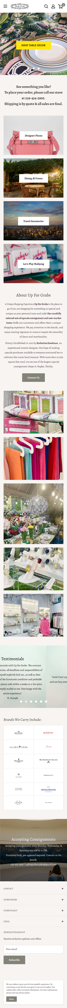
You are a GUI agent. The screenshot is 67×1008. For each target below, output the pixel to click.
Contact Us (33, 377)
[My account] (53, 6)
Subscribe (14, 960)
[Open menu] (5, 6)
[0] (60, 6)
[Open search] (46, 6)
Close (11, 999)
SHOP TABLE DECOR (33, 45)
